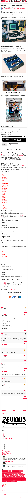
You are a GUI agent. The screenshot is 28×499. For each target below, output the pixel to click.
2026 (3, 431)
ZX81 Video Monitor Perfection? (9, 461)
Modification (13, 476)
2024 (3, 432)
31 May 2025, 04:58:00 (4, 379)
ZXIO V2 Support (4, 454)
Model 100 (6, 476)
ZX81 (3, 481)
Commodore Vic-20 (10, 473)
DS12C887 (21, 473)
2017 (3, 446)
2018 (3, 445)
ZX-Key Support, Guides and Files (6, 451)
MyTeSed (22, 476)
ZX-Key (23, 480)
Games (9, 474)
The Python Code (5, 284)
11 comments (3, 9)
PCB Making (14, 477)
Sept (4, 437)
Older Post (24, 410)
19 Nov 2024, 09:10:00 (4, 364)
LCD (8, 475)
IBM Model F (19, 474)
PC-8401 (11, 477)
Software (6, 480)
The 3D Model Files (5, 281)
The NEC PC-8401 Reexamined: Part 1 (9, 457)
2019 (3, 444)
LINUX (11, 475)
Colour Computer (4, 472)
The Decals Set (5, 283)
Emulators (3, 474)
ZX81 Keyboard (6, 481)
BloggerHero (20, 497)
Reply (25, 330)
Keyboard (3, 475)
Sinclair (3, 480)
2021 (3, 434)
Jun (3, 439)
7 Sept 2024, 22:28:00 (4, 356)
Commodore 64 (7, 8)
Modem (10, 476)
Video (14, 480)
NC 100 (3, 477)
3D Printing (3, 8)
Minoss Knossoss (21, 475)
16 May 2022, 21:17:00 (4, 345)
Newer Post (3, 410)
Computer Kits (15, 473)
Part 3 (15, 289)
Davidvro (3, 349)
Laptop (6, 475)
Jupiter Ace (23, 474)
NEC (5, 477)
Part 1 (10, 289)
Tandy (9, 480)
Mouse (19, 476)
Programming (23, 477)
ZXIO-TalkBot (13, 481)
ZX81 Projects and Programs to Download (7, 453)
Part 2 (12, 289)
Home (14, 410)
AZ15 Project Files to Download (6, 452)
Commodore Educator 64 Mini (12, 8)
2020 (3, 435)
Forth (6, 474)
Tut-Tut (11, 480)
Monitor (16, 476)
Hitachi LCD (15, 474)
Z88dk (16, 480)
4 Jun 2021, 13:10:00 (4, 315)
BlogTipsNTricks (14, 498)
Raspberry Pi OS (21, 155)
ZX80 (25, 480)
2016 (3, 447)
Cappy (2, 333)
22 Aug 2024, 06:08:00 (4, 350)
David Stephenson (4, 314)
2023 (3, 433)
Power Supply (18, 477)
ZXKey (16, 481)
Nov (3, 436)
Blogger (5, 494)
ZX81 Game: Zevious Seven (5, 413)
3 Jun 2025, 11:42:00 (4, 385)
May (3, 440)
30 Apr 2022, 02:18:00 (4, 334)
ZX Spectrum (19, 480)
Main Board (13, 475)
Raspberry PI (23, 8)
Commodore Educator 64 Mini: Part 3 (7, 438)
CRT (18, 473)
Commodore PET (18, 8)
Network (8, 477)
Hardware (11, 474)
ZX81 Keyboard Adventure (6, 497)
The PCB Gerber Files (5, 282)
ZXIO (9, 481)
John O (2, 307)
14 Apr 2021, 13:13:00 (3, 308)
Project (21, 8)
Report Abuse (3, 490)
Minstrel (3, 476)
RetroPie (2, 154)
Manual (17, 475)
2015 (3, 448)
